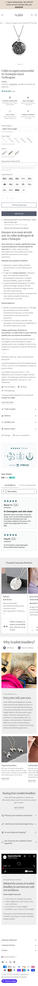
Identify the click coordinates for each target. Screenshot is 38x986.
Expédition (13, 84)
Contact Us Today (8, 398)
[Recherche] (32, 15)
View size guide (7, 402)
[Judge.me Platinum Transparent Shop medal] (19, 456)
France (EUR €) (9, 957)
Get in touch (19, 807)
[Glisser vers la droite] (22, 64)
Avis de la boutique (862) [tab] (27, 485)
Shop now (5, 778)
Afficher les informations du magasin (16, 228)
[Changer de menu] (2, 15)
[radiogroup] (19, 140)
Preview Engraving (19, 205)
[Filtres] (3, 491)
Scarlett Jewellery (13, 974)
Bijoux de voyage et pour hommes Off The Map (21, 23)
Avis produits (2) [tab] (10, 485)
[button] (6, 91)
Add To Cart (19, 214)
